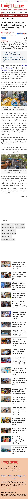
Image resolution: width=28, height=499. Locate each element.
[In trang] (26, 38)
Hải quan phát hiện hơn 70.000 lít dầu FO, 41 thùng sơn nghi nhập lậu (19, 450)
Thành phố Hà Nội (19, 224)
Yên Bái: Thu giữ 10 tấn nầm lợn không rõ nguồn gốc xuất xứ (12, 53)
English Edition (23, 1)
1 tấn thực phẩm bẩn (6, 236)
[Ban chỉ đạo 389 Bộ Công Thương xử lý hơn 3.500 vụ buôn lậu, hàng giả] (6, 304)
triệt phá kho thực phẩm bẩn (8, 230)
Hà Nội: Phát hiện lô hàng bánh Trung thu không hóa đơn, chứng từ (19, 400)
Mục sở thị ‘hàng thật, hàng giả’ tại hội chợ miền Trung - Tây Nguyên (19, 315)
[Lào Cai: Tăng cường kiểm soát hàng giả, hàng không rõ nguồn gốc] (6, 275)
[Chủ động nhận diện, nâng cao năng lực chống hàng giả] (6, 352)
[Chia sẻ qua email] (24, 38)
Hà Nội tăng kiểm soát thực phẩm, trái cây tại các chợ (19, 430)
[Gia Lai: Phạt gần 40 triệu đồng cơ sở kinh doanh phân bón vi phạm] (6, 420)
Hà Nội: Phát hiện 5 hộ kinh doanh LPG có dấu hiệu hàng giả (19, 333)
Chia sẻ (4, 38)
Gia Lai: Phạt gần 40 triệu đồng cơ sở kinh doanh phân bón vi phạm (19, 421)
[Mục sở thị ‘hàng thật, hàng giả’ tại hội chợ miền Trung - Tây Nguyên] (6, 314)
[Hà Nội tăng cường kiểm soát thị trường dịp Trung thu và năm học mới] (6, 341)
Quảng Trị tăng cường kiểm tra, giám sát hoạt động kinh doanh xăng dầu (19, 381)
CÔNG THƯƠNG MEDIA (6, 9)
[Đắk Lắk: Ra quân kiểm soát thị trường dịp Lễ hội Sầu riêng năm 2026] (6, 391)
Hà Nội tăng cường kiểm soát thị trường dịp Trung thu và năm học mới (19, 342)
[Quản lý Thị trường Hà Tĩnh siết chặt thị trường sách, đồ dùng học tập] (6, 370)
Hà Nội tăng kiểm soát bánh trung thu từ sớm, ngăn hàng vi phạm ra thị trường (19, 411)
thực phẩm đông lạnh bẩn (7, 227)
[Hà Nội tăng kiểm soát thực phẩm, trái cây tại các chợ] (6, 431)
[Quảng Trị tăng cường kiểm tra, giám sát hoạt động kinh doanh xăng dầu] (6, 381)
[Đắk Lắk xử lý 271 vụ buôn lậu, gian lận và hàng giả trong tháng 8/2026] (6, 285)
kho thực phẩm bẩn (20, 227)
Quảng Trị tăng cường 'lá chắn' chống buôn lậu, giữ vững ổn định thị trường (19, 440)
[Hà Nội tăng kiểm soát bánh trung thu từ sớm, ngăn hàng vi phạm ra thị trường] (6, 410)
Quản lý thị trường (7, 18)
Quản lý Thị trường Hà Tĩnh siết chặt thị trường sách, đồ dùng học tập (19, 371)
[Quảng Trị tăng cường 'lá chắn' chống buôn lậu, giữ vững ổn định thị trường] (6, 439)
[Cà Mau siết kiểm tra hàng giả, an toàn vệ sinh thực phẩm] (6, 295)
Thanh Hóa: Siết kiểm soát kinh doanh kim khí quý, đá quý (19, 324)
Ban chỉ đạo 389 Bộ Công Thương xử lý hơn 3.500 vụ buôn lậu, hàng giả (19, 305)
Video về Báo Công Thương (19, 475)
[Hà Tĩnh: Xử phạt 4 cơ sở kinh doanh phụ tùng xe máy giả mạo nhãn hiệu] (6, 264)
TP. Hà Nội (4, 70)
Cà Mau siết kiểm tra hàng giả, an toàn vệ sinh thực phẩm (18, 295)
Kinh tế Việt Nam (18, 9)
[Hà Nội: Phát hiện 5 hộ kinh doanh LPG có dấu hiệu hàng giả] (6, 333)
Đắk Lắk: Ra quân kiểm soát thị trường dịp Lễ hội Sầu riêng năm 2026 (19, 391)
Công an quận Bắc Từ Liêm (8, 239)
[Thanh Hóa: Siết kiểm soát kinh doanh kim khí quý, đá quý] (6, 325)
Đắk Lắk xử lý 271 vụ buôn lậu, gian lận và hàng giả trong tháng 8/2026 (18, 286)
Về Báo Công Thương (6, 475)
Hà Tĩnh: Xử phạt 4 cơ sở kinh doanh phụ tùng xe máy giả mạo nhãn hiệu (19, 265)
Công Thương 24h (12, 15)
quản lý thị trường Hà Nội (7, 224)
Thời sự (5, 15)
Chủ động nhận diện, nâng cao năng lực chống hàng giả (18, 351)
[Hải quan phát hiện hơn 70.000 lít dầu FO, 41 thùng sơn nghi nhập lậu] (6, 449)
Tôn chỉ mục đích (17, 476)
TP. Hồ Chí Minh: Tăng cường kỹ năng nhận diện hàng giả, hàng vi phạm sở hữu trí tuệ (19, 361)
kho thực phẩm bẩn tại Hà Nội (8, 233)
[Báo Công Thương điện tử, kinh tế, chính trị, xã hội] (12, 5)
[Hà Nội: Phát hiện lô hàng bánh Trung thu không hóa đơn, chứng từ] (6, 399)
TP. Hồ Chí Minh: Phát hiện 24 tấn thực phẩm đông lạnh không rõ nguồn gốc (14, 59)
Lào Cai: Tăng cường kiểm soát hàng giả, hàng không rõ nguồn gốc (19, 276)
